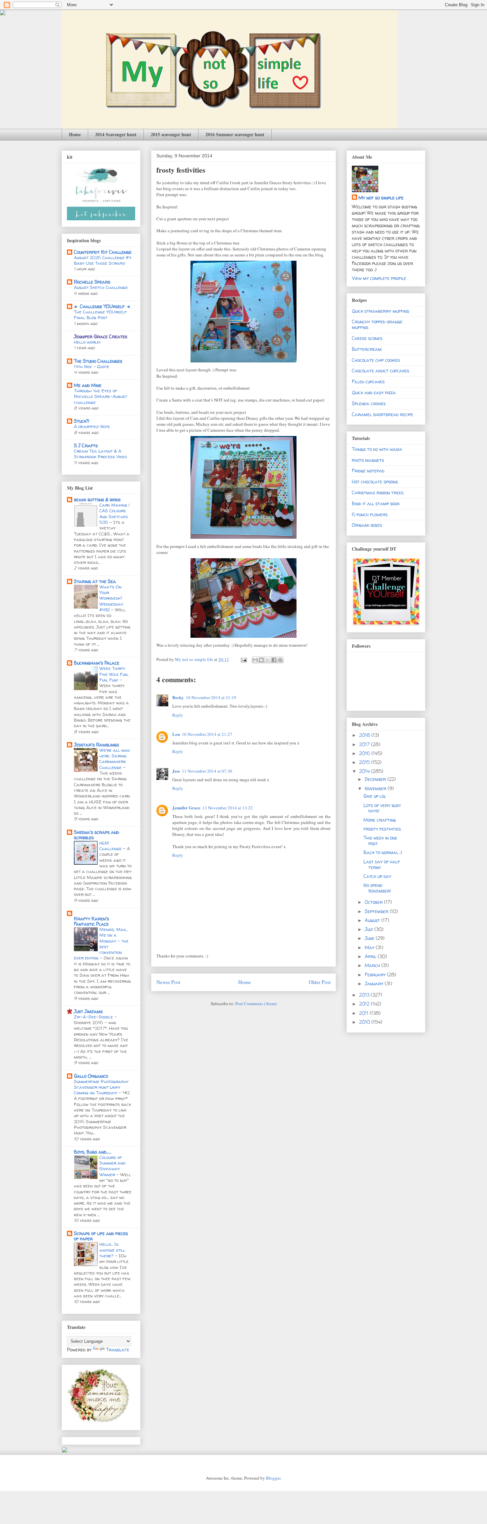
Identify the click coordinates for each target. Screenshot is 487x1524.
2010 (365, 1022)
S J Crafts (86, 445)
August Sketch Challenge (101, 287)
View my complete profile (379, 278)
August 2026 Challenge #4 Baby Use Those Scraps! (102, 260)
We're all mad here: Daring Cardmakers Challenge (114, 758)
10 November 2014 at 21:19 (211, 697)
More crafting (379, 820)
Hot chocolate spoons (375, 481)
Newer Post (168, 982)
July (369, 929)
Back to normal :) (382, 852)
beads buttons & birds (97, 499)
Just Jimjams (88, 1011)
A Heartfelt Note (92, 426)
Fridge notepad (368, 470)
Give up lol (374, 796)
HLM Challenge (111, 845)
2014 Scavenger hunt (115, 134)
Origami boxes (367, 525)
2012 (365, 1004)
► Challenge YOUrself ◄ (102, 306)
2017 (365, 744)
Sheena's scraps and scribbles (96, 835)
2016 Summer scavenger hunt (234, 134)
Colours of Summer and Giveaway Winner (112, 1165)
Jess (176, 771)
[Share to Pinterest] (280, 660)
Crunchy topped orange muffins (377, 324)
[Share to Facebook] (274, 660)
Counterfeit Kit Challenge (103, 252)
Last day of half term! (381, 864)
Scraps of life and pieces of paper (101, 1236)
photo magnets (368, 460)
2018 (365, 735)
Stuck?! (81, 421)
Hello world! (87, 342)
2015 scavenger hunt (171, 134)
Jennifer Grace (186, 807)
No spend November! (377, 888)
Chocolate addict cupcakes (380, 370)
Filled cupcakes (368, 381)
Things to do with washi (377, 449)
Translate (117, 1349)
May (370, 947)
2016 (365, 753)
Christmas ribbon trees (378, 492)
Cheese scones (367, 338)
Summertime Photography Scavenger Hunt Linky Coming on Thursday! (101, 1087)
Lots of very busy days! (382, 808)
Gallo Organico (91, 1076)
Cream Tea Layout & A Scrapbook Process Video (100, 454)
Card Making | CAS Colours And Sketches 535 (114, 513)
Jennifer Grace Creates (100, 336)
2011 (364, 1013)
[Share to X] (267, 660)
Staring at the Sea (95, 581)
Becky (178, 697)
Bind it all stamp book (376, 503)
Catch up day (377, 876)
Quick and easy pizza (374, 392)
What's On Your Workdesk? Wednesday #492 (111, 598)
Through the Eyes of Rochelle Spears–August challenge (100, 396)
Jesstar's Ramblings (96, 744)
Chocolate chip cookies (376, 360)
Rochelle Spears (92, 282)
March (373, 965)
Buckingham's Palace (96, 663)
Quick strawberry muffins (380, 311)
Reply (177, 715)
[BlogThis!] (261, 660)
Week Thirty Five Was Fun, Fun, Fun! (114, 674)
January (375, 983)
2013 (365, 995)
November (376, 788)
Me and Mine (87, 385)
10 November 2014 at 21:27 (207, 734)
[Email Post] (243, 659)
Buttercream (367, 349)
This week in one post (380, 840)
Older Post (320, 982)
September (377, 911)
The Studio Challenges (98, 361)
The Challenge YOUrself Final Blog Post (100, 314)
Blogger (273, 1478)
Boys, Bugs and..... (92, 1152)
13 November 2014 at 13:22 (227, 808)
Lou (176, 734)
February (376, 974)
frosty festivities (382, 829)
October (374, 902)
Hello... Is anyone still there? (112, 1250)
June (370, 938)
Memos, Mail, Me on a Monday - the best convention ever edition (101, 943)
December (376, 779)
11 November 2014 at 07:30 (207, 771)
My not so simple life (381, 197)
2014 (365, 771)
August (373, 920)
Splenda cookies (369, 403)
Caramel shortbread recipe (382, 414)
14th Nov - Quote (91, 366)
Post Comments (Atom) (256, 1004)
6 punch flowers (370, 514)
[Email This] (255, 660)
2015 (365, 762)
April (371, 956)
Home (75, 134)
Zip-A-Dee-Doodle (94, 1017)
